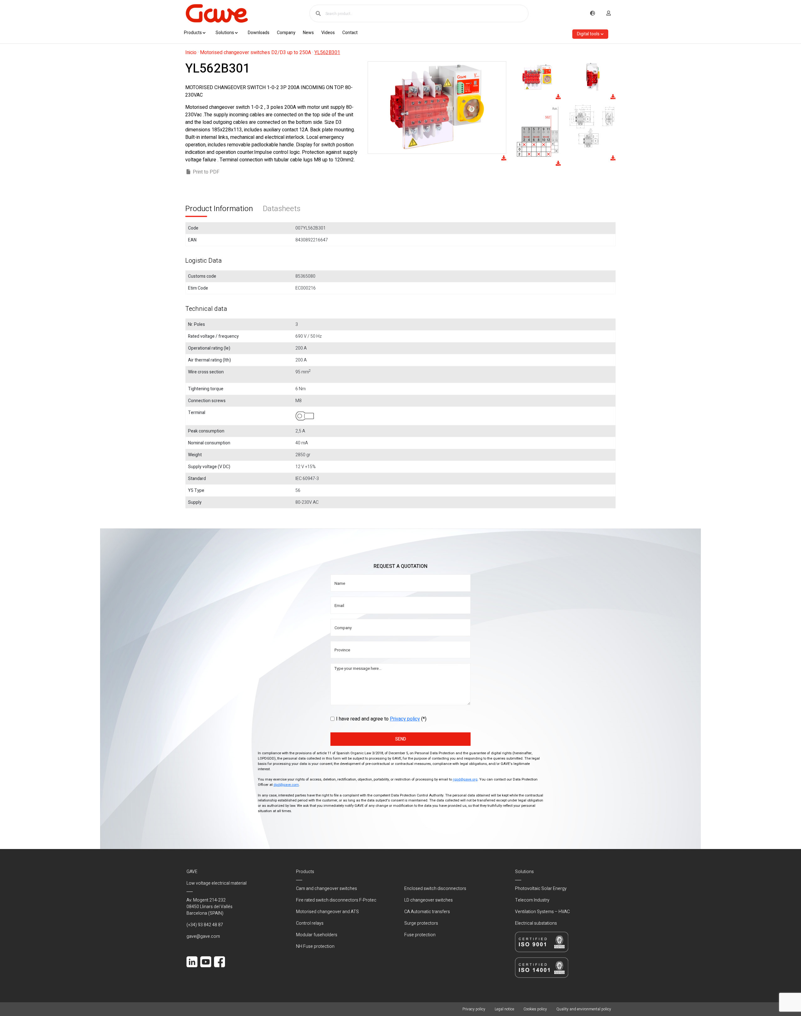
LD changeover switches (428, 900)
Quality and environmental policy (583, 1009)
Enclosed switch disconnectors (435, 888)
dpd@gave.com (286, 784)
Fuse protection (420, 935)
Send (400, 739)
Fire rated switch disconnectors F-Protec (336, 900)
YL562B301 (327, 52)
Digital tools (588, 34)
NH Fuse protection (315, 946)
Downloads (258, 32)
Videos (328, 32)
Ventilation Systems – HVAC (542, 911)
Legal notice (504, 1009)
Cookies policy (535, 1009)
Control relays (310, 923)
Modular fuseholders (316, 935)
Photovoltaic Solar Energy (541, 888)
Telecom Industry (532, 900)
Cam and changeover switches (326, 888)
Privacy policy (405, 719)
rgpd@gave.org (465, 779)
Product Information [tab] (219, 208)
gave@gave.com (203, 936)
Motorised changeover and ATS (327, 911)
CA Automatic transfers (427, 911)
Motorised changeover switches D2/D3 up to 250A (255, 52)
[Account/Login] (608, 13)
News (308, 32)
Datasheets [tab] (281, 208)
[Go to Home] (216, 13)
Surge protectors (421, 923)
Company (286, 32)
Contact (350, 32)
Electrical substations (536, 923)
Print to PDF (206, 172)
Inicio (190, 52)
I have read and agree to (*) (381, 719)
